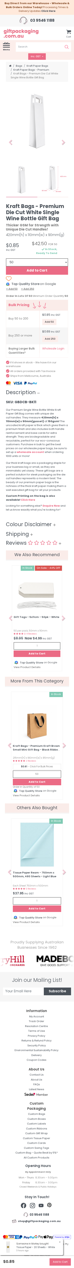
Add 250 (50, 339)
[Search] (66, 47)
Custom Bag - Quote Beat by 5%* (36, 1153)
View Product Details (27, 667)
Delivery (36, 1055)
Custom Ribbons (36, 1128)
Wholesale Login (53, 348)
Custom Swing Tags (36, 1148)
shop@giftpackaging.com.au (39, 1221)
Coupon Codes (36, 1060)
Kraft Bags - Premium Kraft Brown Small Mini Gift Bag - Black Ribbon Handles (36, 750)
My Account (36, 1016)
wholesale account (30, 452)
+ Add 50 (12, 289)
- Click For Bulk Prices (37, 767)
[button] (10, 142)
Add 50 (49, 322)
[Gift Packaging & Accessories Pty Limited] (24, 33)
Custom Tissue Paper (36, 1138)
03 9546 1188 (41, 21)
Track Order (36, 1021)
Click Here (48, 11)
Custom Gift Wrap (36, 1133)
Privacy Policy (36, 1036)
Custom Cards (36, 1143)
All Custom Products (36, 1157)
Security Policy (36, 1045)
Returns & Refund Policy (37, 1040)
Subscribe (57, 991)
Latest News (36, 1089)
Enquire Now (51, 506)
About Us (36, 1080)
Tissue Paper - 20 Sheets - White (35, 1247)
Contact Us (37, 1075)
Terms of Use (36, 1031)
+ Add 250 (27, 289)
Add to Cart (37, 270)
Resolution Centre (36, 1026)
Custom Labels (36, 1124)
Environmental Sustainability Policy (36, 1050)
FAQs (36, 1084)
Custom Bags (36, 1114)
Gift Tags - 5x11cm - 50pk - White (36, 617)
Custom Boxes (36, 1119)
